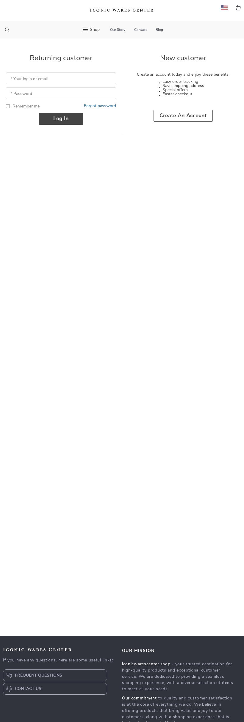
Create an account (183, 115)
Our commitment (139, 698)
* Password (21, 94)
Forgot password (100, 106)
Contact (140, 29)
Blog (159, 29)
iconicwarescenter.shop (146, 664)
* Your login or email (29, 79)
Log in (61, 118)
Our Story (117, 29)
